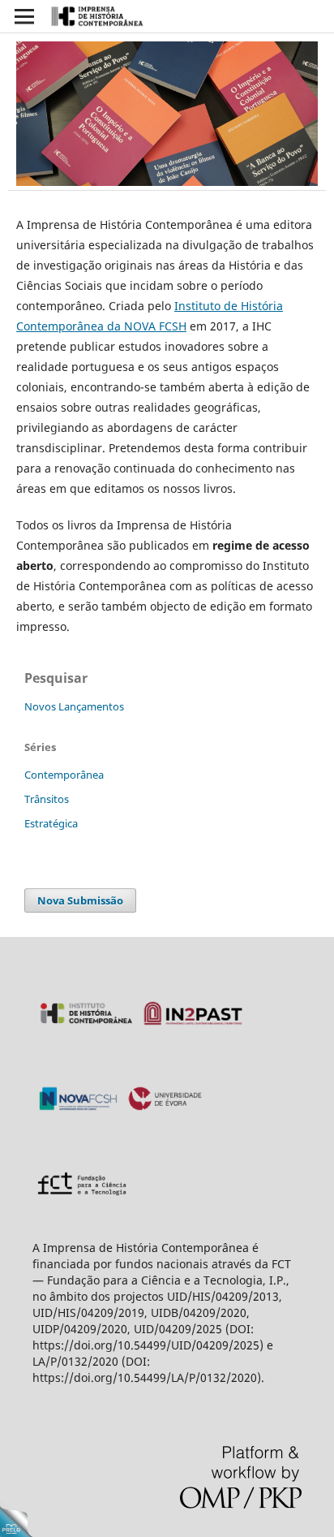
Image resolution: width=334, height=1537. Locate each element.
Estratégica (51, 823)
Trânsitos (46, 799)
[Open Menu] (24, 16)
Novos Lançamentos (74, 706)
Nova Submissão (80, 900)
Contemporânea (64, 774)
